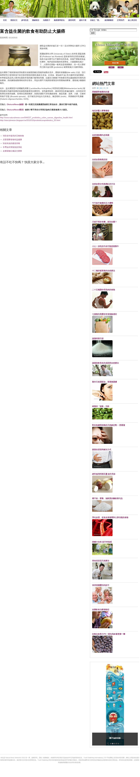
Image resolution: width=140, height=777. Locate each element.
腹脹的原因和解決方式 (101, 449)
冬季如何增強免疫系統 (12, 147)
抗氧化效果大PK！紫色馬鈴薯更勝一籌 (108, 634)
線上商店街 (132, 20)
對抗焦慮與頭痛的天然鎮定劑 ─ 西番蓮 (108, 425)
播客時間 (71, 20)
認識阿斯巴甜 (98, 338)
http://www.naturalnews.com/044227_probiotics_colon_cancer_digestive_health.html (36, 117)
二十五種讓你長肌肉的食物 (103, 290)
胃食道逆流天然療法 (100, 561)
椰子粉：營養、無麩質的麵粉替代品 (107, 498)
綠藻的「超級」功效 (100, 406)
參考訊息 (24, 20)
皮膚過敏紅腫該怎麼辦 (12, 151)
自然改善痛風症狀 (99, 159)
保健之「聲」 (95, 20)
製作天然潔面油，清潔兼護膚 (104, 382)
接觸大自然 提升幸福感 (102, 542)
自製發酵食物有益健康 (12, 139)
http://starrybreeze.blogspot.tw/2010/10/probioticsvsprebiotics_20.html (30, 120)
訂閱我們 (120, 20)
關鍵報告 (35, 20)
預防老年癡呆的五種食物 (13, 136)
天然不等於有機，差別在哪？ (104, 222)
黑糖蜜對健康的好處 (100, 92)
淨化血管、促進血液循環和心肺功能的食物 (110, 517)
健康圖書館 (109, 20)
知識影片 (46, 20)
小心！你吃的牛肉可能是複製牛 (105, 246)
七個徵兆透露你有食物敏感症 (104, 314)
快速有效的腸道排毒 (11, 143)
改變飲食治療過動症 (100, 609)
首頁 (5, 20)
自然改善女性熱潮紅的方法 (103, 184)
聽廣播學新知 (59, 20)
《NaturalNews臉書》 (15, 104)
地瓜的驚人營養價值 (100, 111)
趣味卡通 (82, 20)
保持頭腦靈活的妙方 (100, 585)
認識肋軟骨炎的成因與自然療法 (105, 363)
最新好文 (14, 20)
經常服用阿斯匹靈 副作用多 (104, 474)
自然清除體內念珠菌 (100, 135)
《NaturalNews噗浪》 (15, 110)
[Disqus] (43, 201)
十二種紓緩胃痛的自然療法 (103, 271)
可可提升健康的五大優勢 (102, 203)
